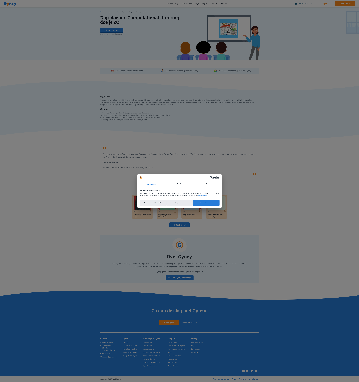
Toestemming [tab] (151, 184)
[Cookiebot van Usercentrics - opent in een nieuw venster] (211, 177)
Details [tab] (179, 184)
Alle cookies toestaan (206, 203)
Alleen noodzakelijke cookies (152, 203)
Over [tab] (207, 184)
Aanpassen (178, 203)
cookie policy (202, 195)
